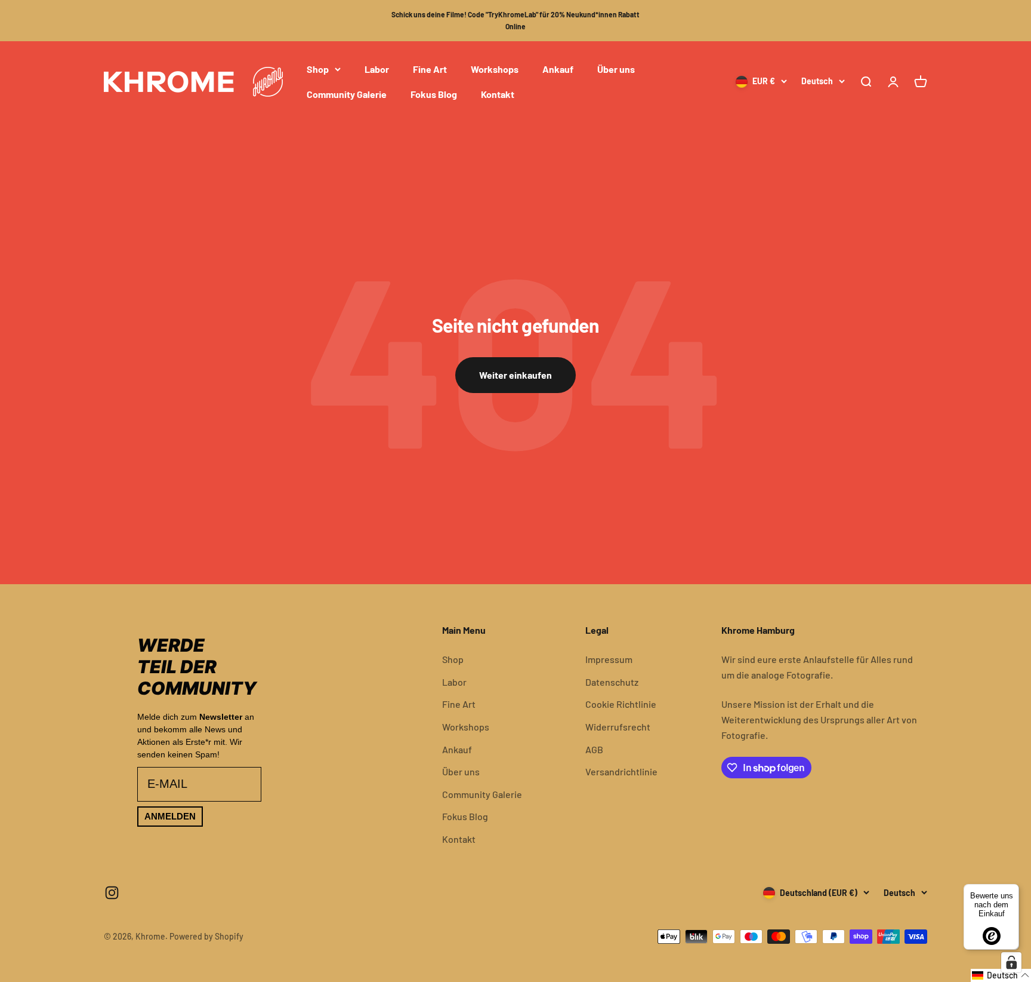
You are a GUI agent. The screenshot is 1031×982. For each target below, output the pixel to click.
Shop (318, 69)
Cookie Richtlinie (620, 704)
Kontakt (497, 93)
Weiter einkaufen (515, 374)
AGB (594, 749)
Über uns (616, 69)
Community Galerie (347, 93)
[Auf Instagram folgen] (112, 893)
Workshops (494, 69)
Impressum (608, 659)
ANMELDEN (170, 816)
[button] (1001, 975)
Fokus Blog (433, 93)
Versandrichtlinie (621, 771)
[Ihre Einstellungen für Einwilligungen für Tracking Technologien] (1011, 962)
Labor (377, 69)
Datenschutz (611, 682)
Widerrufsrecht (617, 726)
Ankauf (557, 69)
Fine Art (430, 69)
